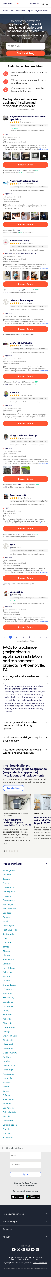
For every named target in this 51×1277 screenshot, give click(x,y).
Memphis (7, 1078)
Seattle (6, 1129)
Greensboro (9, 1027)
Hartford (7, 921)
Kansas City (8, 997)
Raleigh (6, 1031)
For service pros (11, 1221)
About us (7, 1237)
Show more (44, 149)
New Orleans (9, 968)
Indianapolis (8, 959)
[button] (7, 156)
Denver (6, 917)
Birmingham (9, 870)
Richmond (8, 1120)
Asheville (7, 1019)
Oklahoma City (10, 1053)
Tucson (6, 879)
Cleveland (8, 1044)
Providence (8, 1074)
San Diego (8, 904)
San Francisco (9, 908)
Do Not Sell (27, 1258)
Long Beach (8, 887)
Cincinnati (8, 1040)
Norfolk (6, 1116)
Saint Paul (7, 993)
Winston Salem (10, 1036)
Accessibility (37, 1258)
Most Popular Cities (11, 1148)
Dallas (6, 1091)
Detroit (6, 981)
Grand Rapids (9, 985)
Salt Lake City (9, 1112)
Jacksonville (8, 934)
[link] (25, 123)
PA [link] (12, 11)
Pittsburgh (8, 1070)
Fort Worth (8, 1099)
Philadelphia (9, 1065)
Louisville (7, 964)
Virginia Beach (10, 1125)
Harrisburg (8, 1061)
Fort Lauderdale (11, 930)
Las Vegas (8, 1006)
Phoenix (7, 875)
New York (7, 1014)
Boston (6, 976)
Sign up (25, 1174)
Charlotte (7, 1023)
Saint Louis (8, 1002)
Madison (7, 1133)
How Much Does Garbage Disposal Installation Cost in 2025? (17, 822)
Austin (6, 1087)
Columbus (8, 1048)
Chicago (7, 955)
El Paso (6, 1095)
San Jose (7, 913)
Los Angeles (9, 892)
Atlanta (6, 951)
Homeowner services (13, 1214)
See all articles (14, 788)
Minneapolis (8, 989)
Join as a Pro (34, 4)
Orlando (7, 942)
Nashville (7, 1082)
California (18, 1258)
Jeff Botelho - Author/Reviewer (15, 813)
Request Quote (25, 165)
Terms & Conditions (40, 1263)
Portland (7, 1057)
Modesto (7, 896)
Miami (6, 938)
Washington (8, 925)
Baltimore (7, 972)
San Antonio (9, 1108)
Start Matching (25, 53)
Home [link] (5, 11)
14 (40, 637)
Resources (8, 1229)
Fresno (6, 883)
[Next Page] (46, 637)
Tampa (6, 947)
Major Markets (12, 864)
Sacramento (9, 900)
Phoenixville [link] (20, 11)
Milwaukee (8, 1137)
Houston (7, 1103)
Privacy (11, 1258)
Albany (6, 1010)
